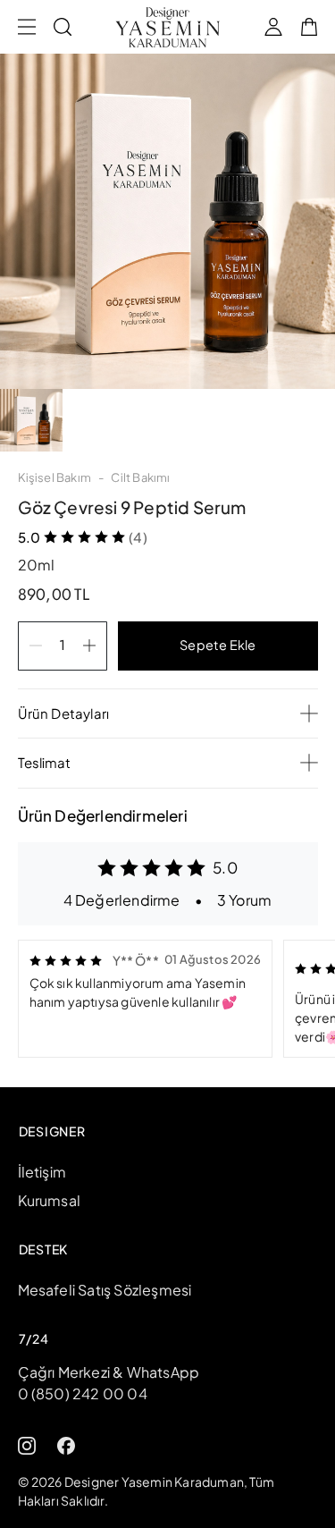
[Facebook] (66, 1444)
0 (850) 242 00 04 (82, 1393)
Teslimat (44, 762)
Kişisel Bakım (55, 477)
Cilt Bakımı (140, 477)
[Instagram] (27, 1444)
